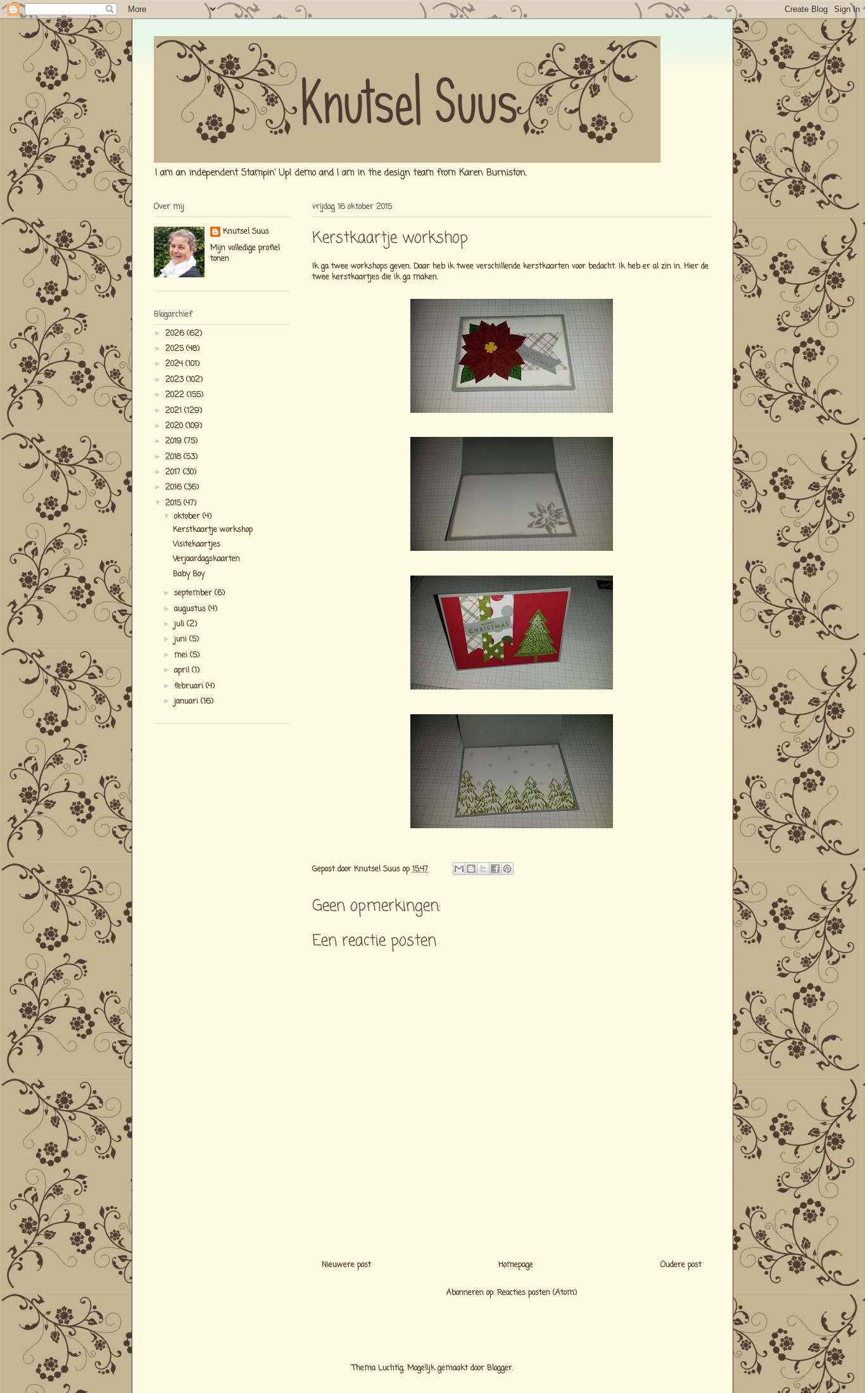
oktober (188, 516)
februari (190, 686)
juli (180, 624)
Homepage (515, 1265)
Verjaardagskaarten (206, 559)
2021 (174, 411)
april (183, 670)
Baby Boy (189, 574)
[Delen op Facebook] (495, 868)
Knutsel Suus (246, 232)
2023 (175, 380)
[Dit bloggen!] (471, 868)
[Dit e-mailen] (459, 868)
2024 (175, 364)
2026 (176, 333)
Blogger (499, 1368)
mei (182, 655)
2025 (175, 349)
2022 (176, 395)
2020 (175, 426)
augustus (191, 609)
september (194, 593)
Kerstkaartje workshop (213, 530)
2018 (174, 457)
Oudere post (681, 1265)
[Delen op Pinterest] (507, 868)
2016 (174, 487)
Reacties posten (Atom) (537, 1293)
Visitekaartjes (196, 544)
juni (181, 639)
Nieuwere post (346, 1265)
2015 (174, 503)
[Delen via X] (483, 868)
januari (187, 701)
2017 (174, 472)
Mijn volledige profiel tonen (245, 254)
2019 (174, 441)
